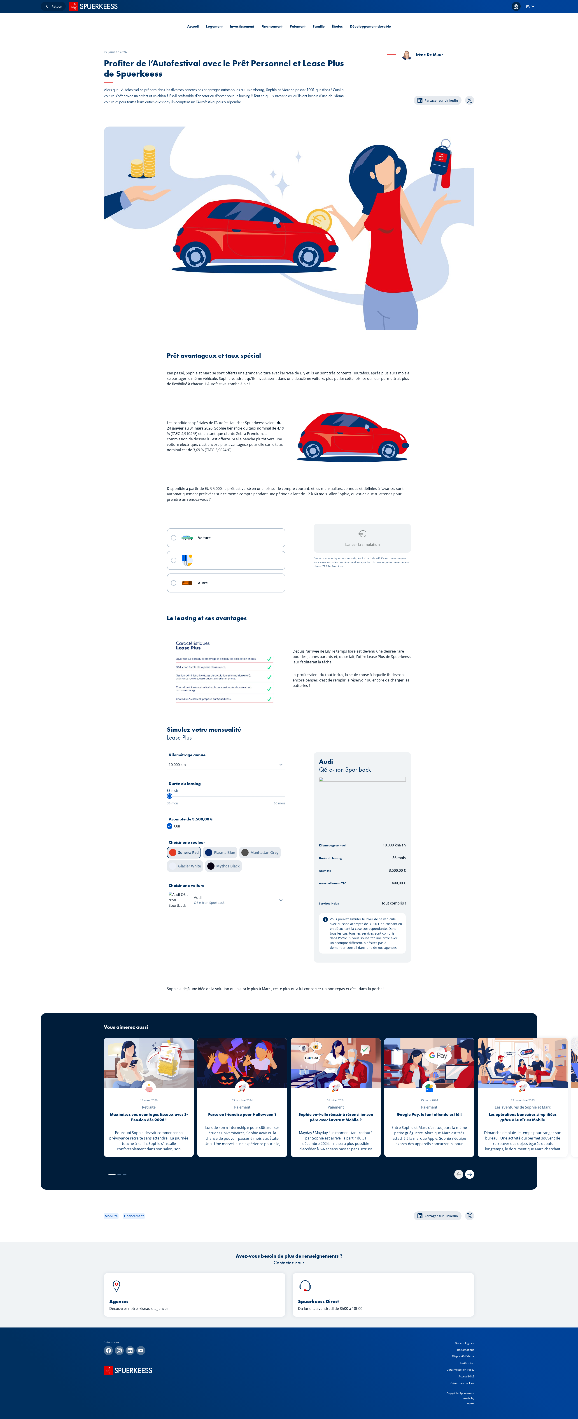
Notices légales (464, 1343)
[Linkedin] (130, 1350)
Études (337, 26)
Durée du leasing (185, 783)
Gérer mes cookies (462, 1383)
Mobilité (111, 1216)
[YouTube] (140, 1350)
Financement (271, 26)
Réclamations (465, 1350)
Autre (203, 582)
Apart (470, 1403)
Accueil (193, 26)
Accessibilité (466, 1376)
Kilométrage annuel (188, 754)
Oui (177, 826)
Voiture (204, 537)
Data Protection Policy (460, 1370)
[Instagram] (119, 1350)
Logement (214, 26)
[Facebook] (108, 1350)
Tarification (467, 1363)
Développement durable (370, 26)
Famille (319, 26)
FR (528, 6)
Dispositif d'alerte (463, 1356)
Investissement (242, 26)
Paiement (297, 26)
